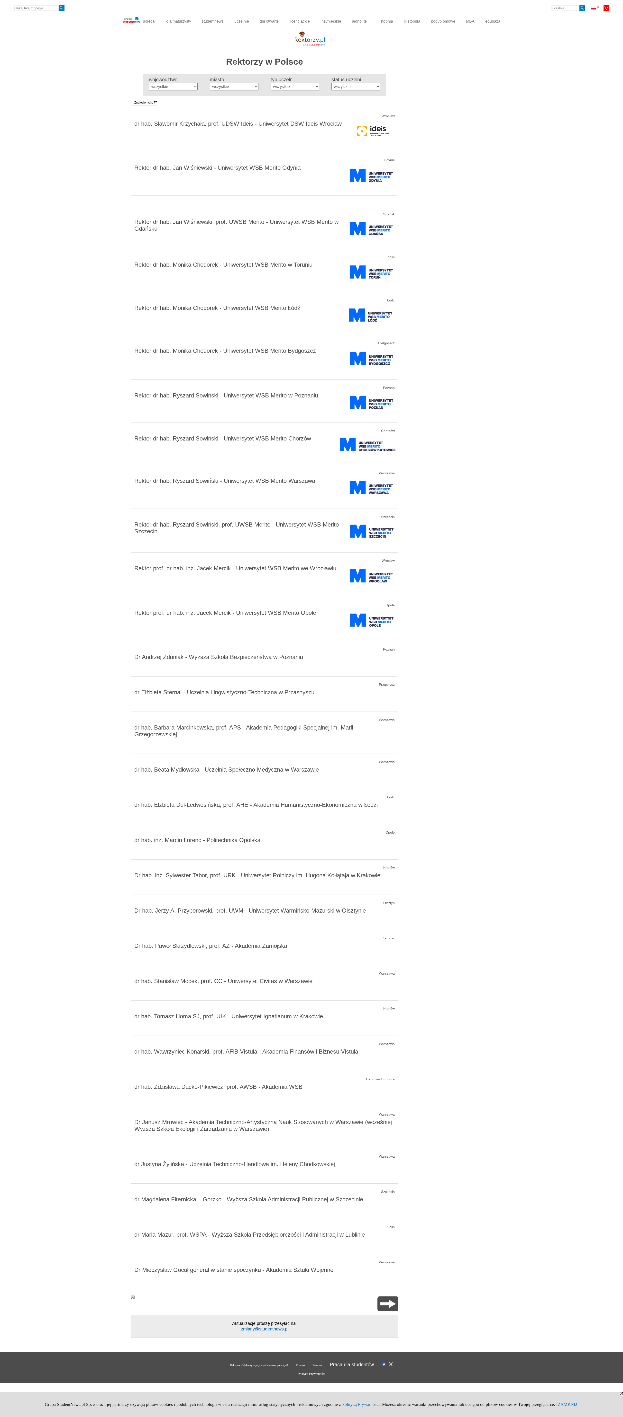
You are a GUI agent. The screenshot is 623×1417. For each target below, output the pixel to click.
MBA (470, 21)
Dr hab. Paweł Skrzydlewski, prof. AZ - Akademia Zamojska (210, 945)
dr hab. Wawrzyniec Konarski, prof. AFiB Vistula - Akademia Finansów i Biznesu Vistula (246, 1051)
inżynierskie (331, 21)
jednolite (359, 21)
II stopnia (385, 21)
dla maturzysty (178, 21)
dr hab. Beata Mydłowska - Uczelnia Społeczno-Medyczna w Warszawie (226, 769)
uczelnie (241, 21)
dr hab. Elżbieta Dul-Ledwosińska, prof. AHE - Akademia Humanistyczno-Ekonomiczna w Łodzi (256, 804)
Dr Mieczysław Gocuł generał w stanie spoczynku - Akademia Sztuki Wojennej (234, 1270)
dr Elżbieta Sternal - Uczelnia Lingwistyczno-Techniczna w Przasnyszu (224, 692)
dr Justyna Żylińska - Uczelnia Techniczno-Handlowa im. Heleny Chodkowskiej (234, 1164)
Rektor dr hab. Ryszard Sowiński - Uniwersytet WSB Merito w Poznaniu (226, 395)
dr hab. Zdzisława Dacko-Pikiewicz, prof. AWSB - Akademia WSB (218, 1086)
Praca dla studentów (352, 1364)
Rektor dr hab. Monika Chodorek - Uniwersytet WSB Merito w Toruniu (223, 264)
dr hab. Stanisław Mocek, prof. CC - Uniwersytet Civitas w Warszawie (223, 981)
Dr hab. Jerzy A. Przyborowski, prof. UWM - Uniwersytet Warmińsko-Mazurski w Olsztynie (250, 910)
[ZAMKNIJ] (567, 1404)
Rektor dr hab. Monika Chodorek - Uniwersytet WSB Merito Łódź (217, 308)
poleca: (149, 21)
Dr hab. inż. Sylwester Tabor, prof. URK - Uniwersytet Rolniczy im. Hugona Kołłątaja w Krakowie (257, 875)
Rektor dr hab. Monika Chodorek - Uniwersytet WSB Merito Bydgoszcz (225, 350)
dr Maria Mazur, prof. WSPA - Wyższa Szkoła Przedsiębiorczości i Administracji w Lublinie (249, 1234)
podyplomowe (443, 21)
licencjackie (299, 21)
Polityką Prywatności (361, 1404)
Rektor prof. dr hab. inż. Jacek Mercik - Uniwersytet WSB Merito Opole (225, 612)
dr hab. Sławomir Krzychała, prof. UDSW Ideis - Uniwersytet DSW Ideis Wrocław (238, 123)
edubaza (492, 21)
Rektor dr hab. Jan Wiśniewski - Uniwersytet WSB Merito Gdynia (217, 167)
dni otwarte (269, 21)
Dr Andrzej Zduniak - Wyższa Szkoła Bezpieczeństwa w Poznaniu (218, 657)
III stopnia (412, 21)
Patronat (317, 1365)
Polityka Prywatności (311, 1374)
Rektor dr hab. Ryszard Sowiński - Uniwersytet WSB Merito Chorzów (222, 438)
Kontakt (300, 1365)
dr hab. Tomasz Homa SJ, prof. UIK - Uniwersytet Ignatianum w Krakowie (228, 1016)
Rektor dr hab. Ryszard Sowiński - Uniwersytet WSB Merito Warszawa (224, 480)
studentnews (213, 21)
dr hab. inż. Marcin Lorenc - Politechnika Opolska (197, 840)
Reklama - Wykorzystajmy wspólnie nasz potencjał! (259, 1365)
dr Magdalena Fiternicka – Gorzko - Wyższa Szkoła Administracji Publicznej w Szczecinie (248, 1199)
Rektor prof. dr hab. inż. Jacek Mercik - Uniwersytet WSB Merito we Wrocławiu (235, 568)
